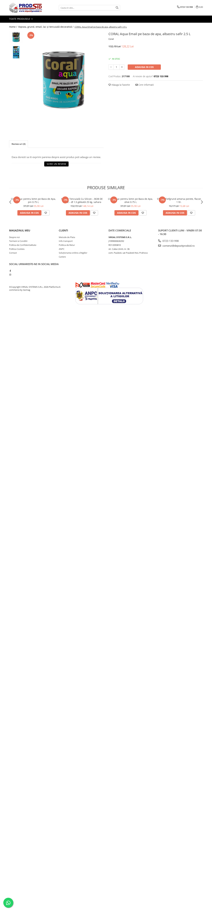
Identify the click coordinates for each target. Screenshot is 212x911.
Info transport (66, 241)
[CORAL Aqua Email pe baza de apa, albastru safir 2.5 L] (64, 81)
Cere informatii (146, 84)
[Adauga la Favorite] (46, 212)
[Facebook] (10, 270)
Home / (13, 26)
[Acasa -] (25, 7)
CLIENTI (63, 230)
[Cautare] (117, 7)
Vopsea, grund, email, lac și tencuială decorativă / (46, 26)
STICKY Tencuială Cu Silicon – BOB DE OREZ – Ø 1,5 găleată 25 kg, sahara (82, 200)
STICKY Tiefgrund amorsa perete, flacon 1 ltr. (179, 200)
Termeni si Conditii (18, 241)
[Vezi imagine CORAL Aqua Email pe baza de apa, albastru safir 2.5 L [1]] (16, 52)
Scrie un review (56, 163)
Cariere (62, 256)
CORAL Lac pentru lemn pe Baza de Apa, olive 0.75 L (130, 200)
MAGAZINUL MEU (19, 230)
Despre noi (14, 237)
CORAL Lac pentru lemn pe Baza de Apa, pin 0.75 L (33, 200)
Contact (13, 252)
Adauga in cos (144, 67)
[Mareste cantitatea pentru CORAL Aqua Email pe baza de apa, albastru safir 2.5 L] (121, 67)
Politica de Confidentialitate (22, 244)
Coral (111, 38)
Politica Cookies (17, 248)
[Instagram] (10, 274)
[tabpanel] (64, 81)
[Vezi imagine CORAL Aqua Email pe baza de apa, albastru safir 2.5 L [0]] (16, 37)
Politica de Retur (67, 244)
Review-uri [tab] (19, 143)
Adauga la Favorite (120, 84)
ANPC (61, 248)
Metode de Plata (67, 237)
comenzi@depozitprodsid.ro (178, 245)
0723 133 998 (170, 240)
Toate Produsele (20, 18)
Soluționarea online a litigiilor (73, 252)
